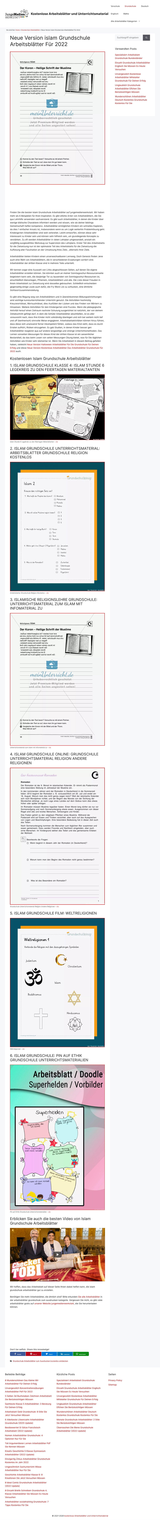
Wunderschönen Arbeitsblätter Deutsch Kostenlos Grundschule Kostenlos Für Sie (131, 99)
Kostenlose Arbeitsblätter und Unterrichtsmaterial (69, 14)
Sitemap (112, 1384)
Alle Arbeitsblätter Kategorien (124, 21)
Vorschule (115, 6)
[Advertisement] (57, 197)
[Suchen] (146, 38)
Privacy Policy (115, 1380)
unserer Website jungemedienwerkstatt (54, 1303)
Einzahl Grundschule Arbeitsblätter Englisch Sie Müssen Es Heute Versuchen (132, 66)
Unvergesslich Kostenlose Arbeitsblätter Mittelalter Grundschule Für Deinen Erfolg (130, 77)
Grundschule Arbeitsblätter (30, 30)
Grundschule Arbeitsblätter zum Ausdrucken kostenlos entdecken (40, 1361)
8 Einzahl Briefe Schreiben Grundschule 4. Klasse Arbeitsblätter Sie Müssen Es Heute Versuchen (26, 1493)
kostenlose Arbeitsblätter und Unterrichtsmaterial (86, 1516)
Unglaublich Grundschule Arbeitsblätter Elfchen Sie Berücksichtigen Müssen (128, 88)
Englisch (114, 14)
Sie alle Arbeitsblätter (89, 1297)
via (57, 442)
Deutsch (144, 6)
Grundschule (130, 6)
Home (18, 30)
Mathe (126, 14)
